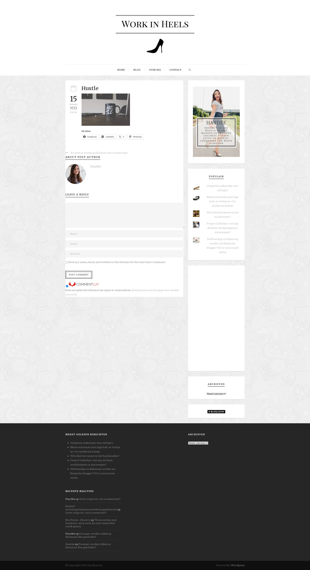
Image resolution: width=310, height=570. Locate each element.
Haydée (95, 166)
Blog (137, 70)
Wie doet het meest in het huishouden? (94, 456)
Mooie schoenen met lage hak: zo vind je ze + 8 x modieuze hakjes (222, 201)
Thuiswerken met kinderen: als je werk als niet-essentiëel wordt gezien (91, 523)
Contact (175, 70)
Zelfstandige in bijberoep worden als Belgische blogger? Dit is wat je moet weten (92, 473)
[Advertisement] (216, 319)
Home (121, 70)
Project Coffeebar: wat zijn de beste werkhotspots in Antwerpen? (223, 228)
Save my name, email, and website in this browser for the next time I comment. (117, 262)
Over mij (155, 70)
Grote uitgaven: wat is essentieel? (99, 499)
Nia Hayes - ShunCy (77, 520)
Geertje (69, 544)
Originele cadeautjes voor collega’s (91, 442)
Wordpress (238, 565)
